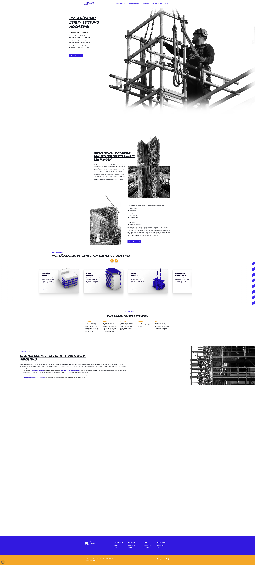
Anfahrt (115, 547)
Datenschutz (146, 547)
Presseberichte (146, 544)
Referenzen (131, 544)
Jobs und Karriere (118, 544)
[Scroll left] (112, 260)
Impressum (159, 544)
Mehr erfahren (45, 289)
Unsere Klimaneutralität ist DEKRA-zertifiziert (34, 377)
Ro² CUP (130, 547)
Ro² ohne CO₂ (131, 545)
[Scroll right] (116, 260)
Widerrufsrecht (160, 545)
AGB (158, 547)
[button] (127, 454)
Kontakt (116, 545)
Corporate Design (147, 545)
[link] (89, 3)
